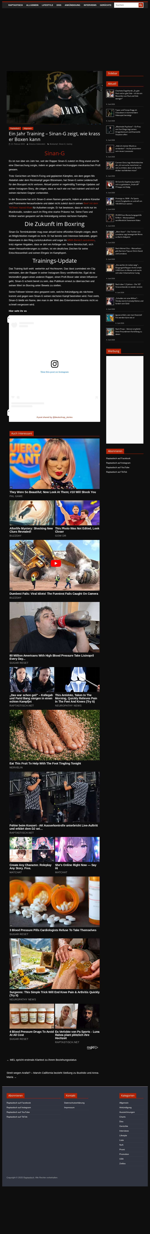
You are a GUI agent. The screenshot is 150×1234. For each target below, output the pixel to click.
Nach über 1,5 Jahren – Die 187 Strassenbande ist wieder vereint (128, 285)
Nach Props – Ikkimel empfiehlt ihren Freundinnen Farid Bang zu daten (128, 331)
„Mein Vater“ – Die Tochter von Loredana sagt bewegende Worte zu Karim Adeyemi (129, 234)
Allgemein (32, 5)
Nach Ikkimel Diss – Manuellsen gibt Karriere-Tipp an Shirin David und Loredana (129, 251)
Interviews (90, 5)
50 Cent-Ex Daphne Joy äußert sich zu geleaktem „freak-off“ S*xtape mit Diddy (127, 184)
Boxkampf (54, 144)
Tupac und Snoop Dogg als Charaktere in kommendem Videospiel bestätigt (126, 112)
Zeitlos (122, 1163)
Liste (121, 1140)
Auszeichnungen (127, 1112)
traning (69, 144)
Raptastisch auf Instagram (118, 463)
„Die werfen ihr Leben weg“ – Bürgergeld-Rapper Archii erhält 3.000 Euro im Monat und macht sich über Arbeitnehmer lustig (128, 269)
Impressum (69, 1107)
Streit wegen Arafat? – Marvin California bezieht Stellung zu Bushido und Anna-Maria (53, 1075)
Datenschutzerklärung (74, 1103)
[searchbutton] (141, 5)
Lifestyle (47, 5)
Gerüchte (105, 5)
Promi (122, 1149)
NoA (121, 1145)
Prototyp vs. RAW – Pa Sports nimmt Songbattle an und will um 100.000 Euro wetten (128, 201)
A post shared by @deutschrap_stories (55, 417)
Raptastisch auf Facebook (118, 458)
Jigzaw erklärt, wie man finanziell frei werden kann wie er (128, 316)
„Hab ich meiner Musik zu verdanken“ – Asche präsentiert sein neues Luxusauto (128, 148)
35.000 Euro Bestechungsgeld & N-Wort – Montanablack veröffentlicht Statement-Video (128, 218)
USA (121, 1159)
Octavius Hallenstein (37, 144)
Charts (122, 1117)
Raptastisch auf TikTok (116, 472)
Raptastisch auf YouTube (117, 467)
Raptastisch (15, 5)
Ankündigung (72, 5)
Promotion (124, 1154)
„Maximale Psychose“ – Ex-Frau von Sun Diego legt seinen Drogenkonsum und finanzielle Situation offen (128, 130)
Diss (59, 5)
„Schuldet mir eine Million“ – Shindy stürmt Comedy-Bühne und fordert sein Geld (129, 301)
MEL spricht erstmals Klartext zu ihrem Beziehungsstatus (41, 1059)
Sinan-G (62, 144)
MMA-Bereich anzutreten (81, 240)
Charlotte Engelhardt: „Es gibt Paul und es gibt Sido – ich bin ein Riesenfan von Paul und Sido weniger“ (128, 94)
